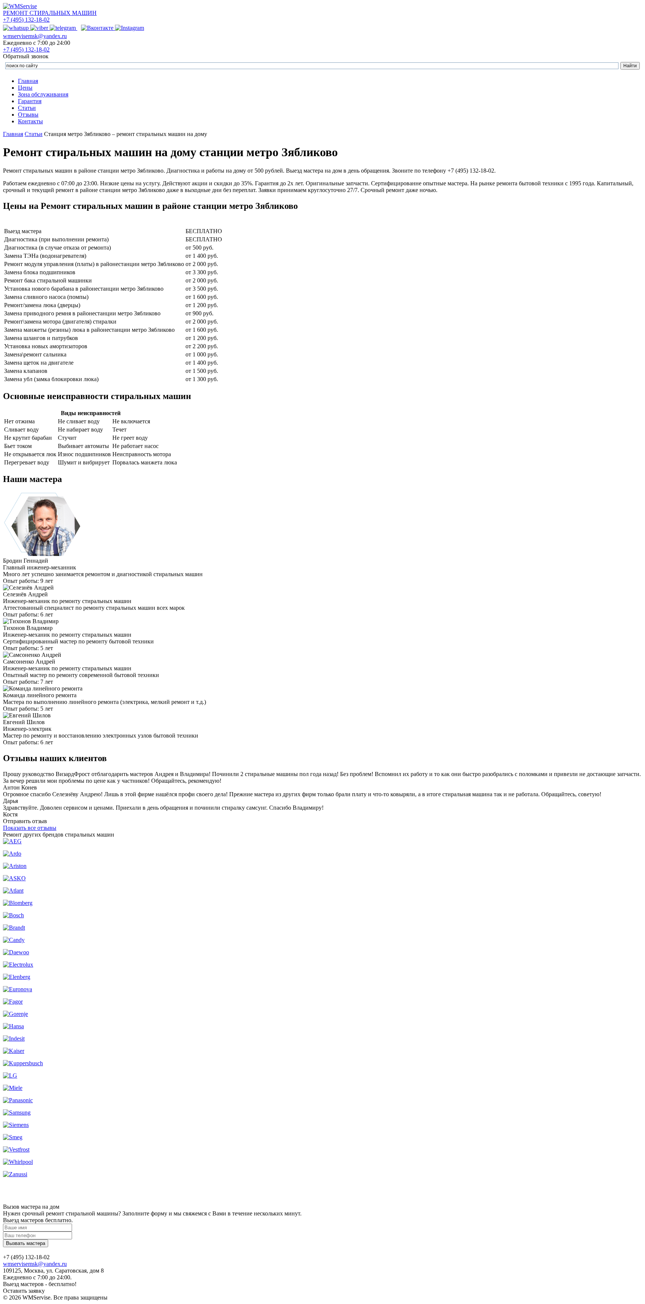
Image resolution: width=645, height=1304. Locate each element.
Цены (25, 87)
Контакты (30, 121)
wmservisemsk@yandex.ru (35, 36)
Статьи (27, 108)
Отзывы (28, 114)
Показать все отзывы (29, 828)
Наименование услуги (94, 223)
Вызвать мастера (25, 1243)
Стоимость (204, 223)
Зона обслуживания (43, 94)
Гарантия (29, 101)
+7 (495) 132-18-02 (26, 19)
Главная (28, 81)
